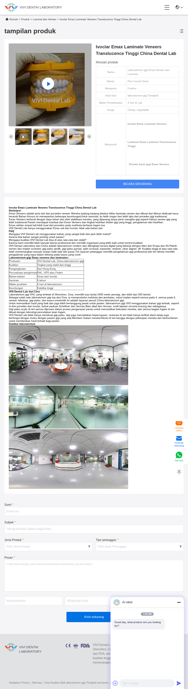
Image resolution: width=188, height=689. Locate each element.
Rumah (14, 19)
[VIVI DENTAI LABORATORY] (11, 7)
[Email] (179, 438)
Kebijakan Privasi (19, 682)
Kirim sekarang (94, 616)
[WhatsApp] (179, 455)
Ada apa (179, 460)
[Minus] (179, 602)
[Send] (179, 683)
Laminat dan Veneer (44, 19)
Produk (25, 19)
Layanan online (179, 429)
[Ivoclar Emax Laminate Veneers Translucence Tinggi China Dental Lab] (50, 85)
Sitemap (36, 682)
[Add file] (115, 683)
